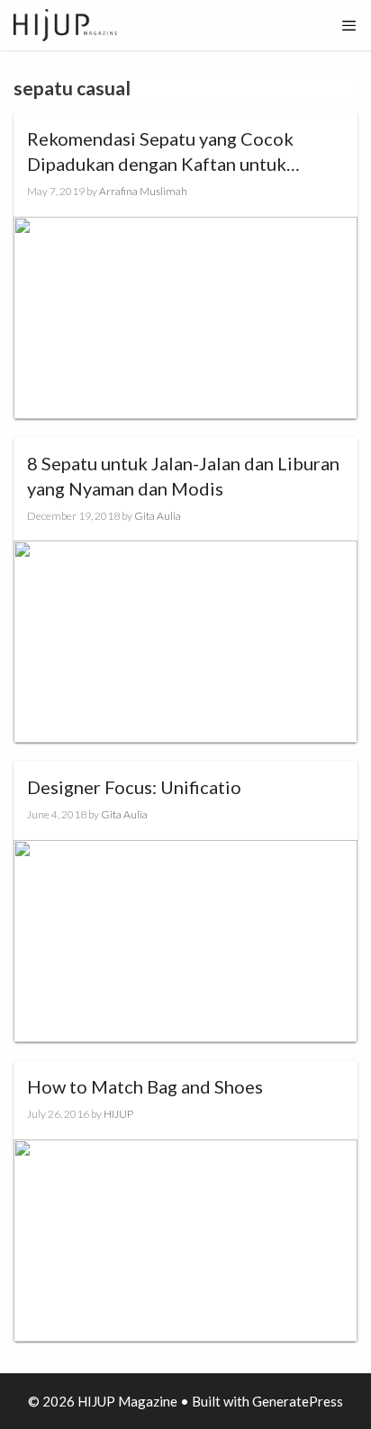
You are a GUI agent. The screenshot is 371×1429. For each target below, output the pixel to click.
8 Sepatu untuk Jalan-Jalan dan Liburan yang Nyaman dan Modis (183, 475)
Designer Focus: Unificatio (134, 787)
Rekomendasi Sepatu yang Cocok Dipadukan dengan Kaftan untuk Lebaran (160, 152)
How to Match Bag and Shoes (145, 1086)
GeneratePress (297, 1401)
